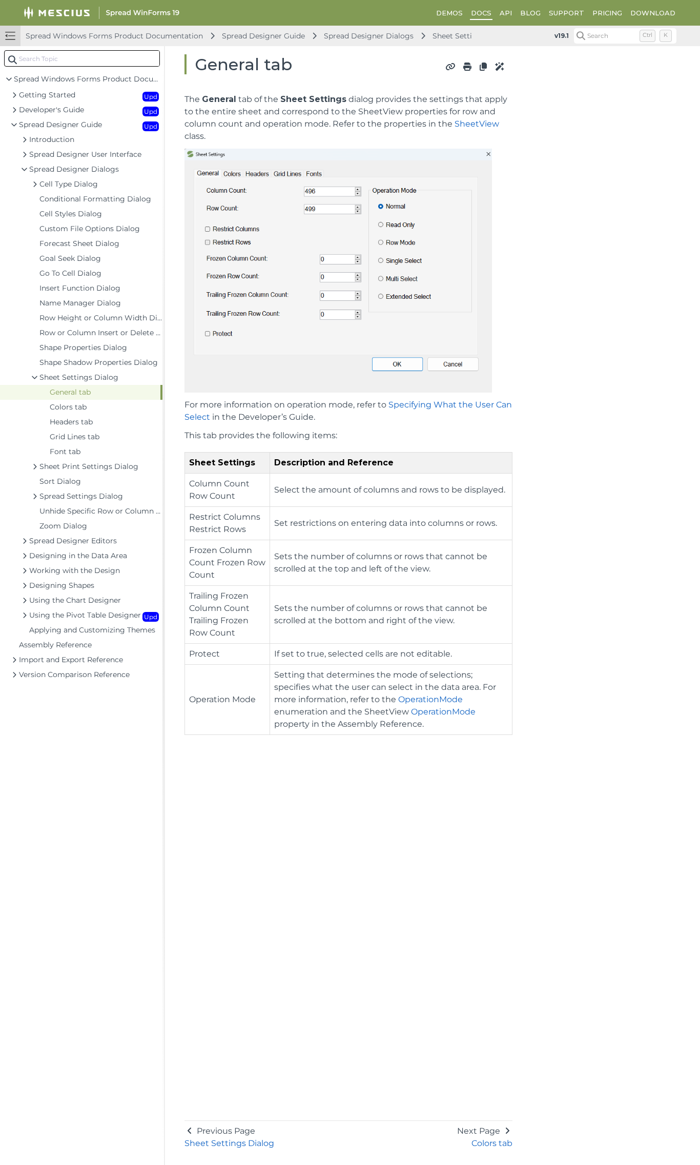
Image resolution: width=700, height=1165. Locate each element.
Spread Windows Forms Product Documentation (114, 35)
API (506, 13)
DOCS (481, 13)
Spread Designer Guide (263, 35)
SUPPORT (566, 13)
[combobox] (82, 58)
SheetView (477, 124)
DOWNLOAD (652, 13)
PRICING (607, 13)
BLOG (530, 13)
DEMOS (449, 13)
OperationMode (430, 699)
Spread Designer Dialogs (369, 35)
